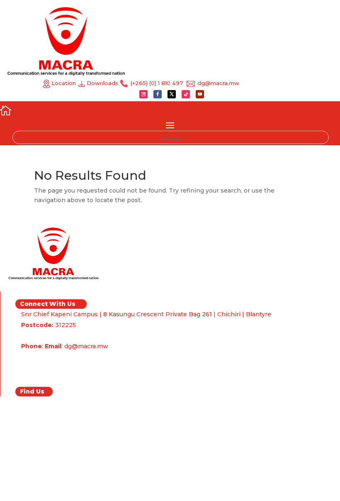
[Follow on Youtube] (200, 94)
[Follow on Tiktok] (186, 94)
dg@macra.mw (217, 83)
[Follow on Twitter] (172, 94)
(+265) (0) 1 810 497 (156, 83)
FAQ (28, 371)
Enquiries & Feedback (55, 360)
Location (63, 83)
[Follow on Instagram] (143, 94)
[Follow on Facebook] (157, 94)
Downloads (103, 83)
